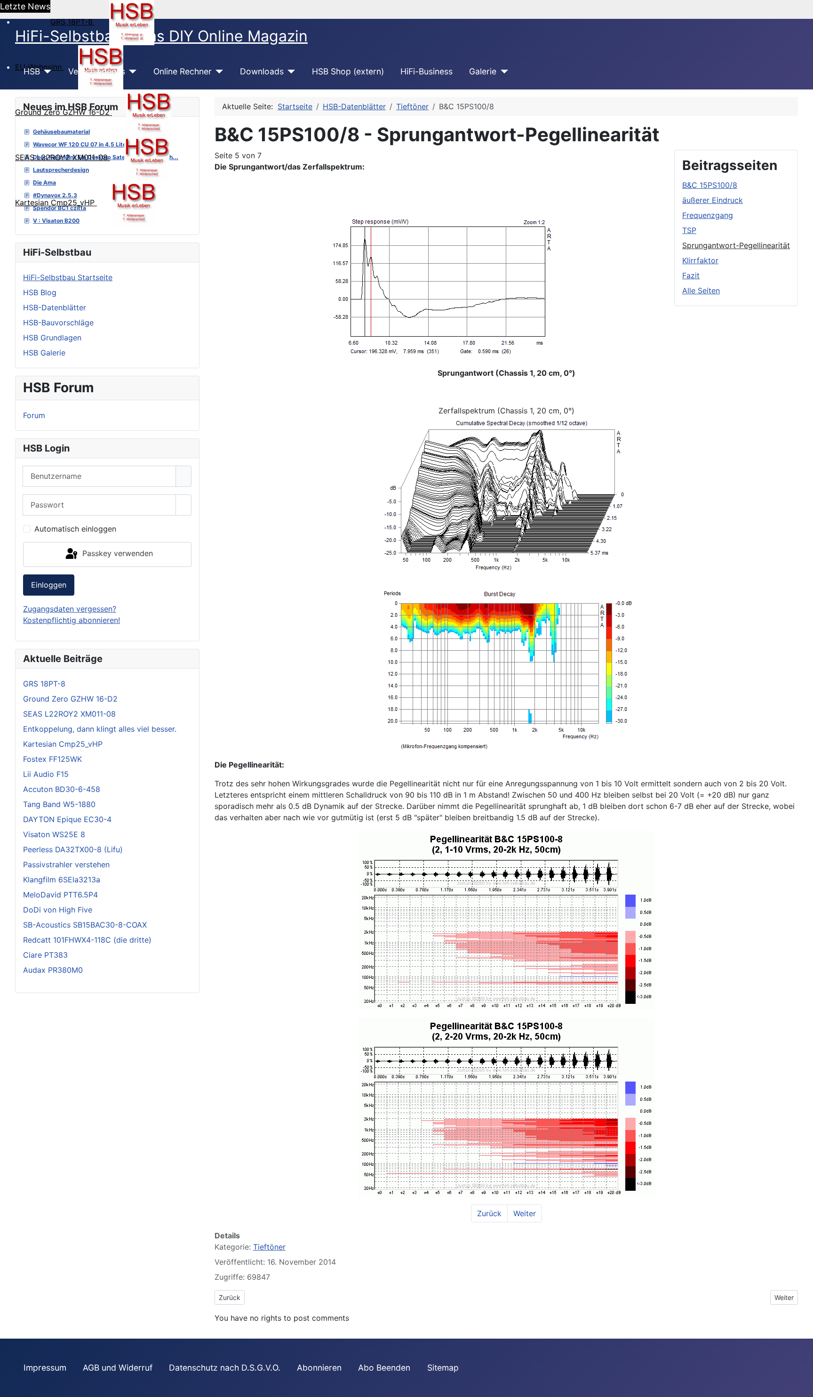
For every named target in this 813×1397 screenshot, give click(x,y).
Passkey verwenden (116, 553)
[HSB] (46, 71)
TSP (689, 230)
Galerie (482, 71)
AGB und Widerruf (117, 1368)
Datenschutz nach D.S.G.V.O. (224, 1368)
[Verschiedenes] (131, 71)
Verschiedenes (96, 71)
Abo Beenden (384, 1368)
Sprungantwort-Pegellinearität (736, 245)
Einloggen (48, 584)
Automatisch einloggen (75, 528)
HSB (32, 71)
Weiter (524, 1213)
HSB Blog (39, 292)
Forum (34, 415)
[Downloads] (289, 71)
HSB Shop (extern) (348, 71)
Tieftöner (269, 1247)
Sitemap (443, 1368)
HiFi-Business (426, 71)
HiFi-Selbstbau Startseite (67, 277)
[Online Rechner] (217, 71)
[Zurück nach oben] (801, 1385)
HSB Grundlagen (52, 337)
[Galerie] (502, 71)
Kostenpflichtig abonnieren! (71, 620)
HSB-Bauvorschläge (58, 322)
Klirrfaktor (700, 260)
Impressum (45, 1368)
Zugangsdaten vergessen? (69, 609)
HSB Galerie (44, 352)
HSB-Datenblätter (54, 307)
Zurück (489, 1213)
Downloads (262, 71)
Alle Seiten (701, 290)
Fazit (691, 275)
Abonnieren (319, 1368)
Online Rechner (182, 71)
